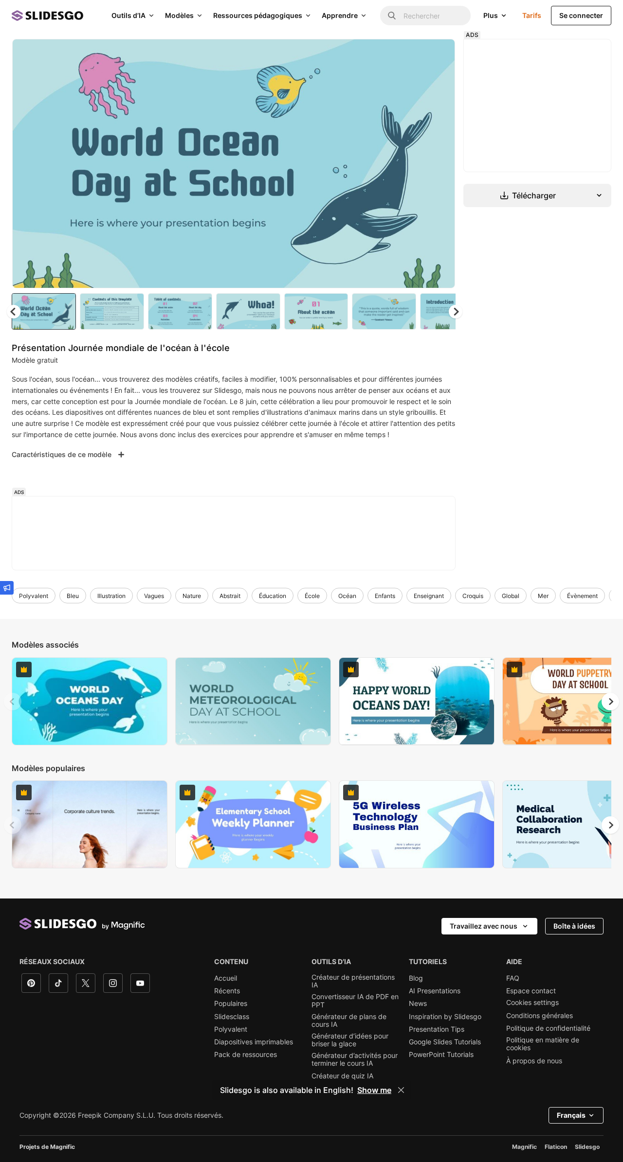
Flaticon (556, 1146)
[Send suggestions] (7, 588)
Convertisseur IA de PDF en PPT (355, 1000)
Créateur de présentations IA (353, 981)
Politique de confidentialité (548, 1028)
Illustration (111, 595)
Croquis (472, 595)
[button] (455, 311)
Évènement (582, 595)
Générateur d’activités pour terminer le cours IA (355, 1059)
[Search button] (391, 15)
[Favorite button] (413, 54)
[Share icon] (438, 54)
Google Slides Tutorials (445, 1042)
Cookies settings (532, 1002)
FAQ (512, 978)
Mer (543, 595)
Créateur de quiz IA (342, 1076)
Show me (374, 1090)
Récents (227, 991)
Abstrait (230, 595)
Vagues (154, 595)
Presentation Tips (436, 1029)
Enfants (385, 595)
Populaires (230, 1003)
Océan (347, 595)
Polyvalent (33, 595)
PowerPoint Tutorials (441, 1054)
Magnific (524, 1146)
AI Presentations (434, 991)
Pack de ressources (245, 1054)
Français (571, 1115)
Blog (416, 978)
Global (510, 595)
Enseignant (429, 595)
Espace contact (531, 991)
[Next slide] (440, 164)
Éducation (272, 595)
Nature (192, 595)
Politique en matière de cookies (542, 1044)
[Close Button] (401, 1090)
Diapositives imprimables (253, 1042)
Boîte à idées (574, 926)
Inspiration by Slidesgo (445, 1017)
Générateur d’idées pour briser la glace (350, 1040)
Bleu (73, 595)
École (312, 595)
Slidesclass (231, 1017)
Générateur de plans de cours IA (349, 1020)
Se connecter (581, 15)
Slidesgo (587, 1146)
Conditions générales (539, 1016)
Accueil (225, 978)
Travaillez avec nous (483, 926)
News (418, 1003)
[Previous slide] (12, 701)
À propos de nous (534, 1061)
